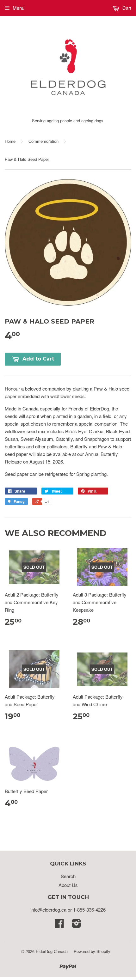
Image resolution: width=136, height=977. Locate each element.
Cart (126, 7)
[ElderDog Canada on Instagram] (76, 925)
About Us (68, 885)
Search (68, 876)
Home (10, 141)
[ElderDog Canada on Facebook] (59, 925)
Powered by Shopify (92, 951)
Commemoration (43, 141)
